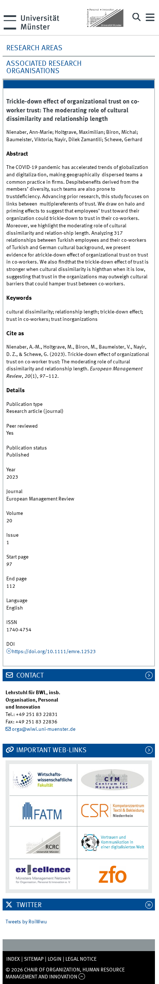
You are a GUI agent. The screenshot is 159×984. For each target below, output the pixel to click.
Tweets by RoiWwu (26, 921)
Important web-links (51, 750)
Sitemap (34, 959)
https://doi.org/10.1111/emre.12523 (54, 651)
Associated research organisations (44, 67)
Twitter (28, 905)
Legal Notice (81, 959)
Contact (29, 675)
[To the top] (81, 977)
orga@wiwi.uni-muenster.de (43, 729)
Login (54, 959)
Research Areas (34, 48)
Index (13, 959)
